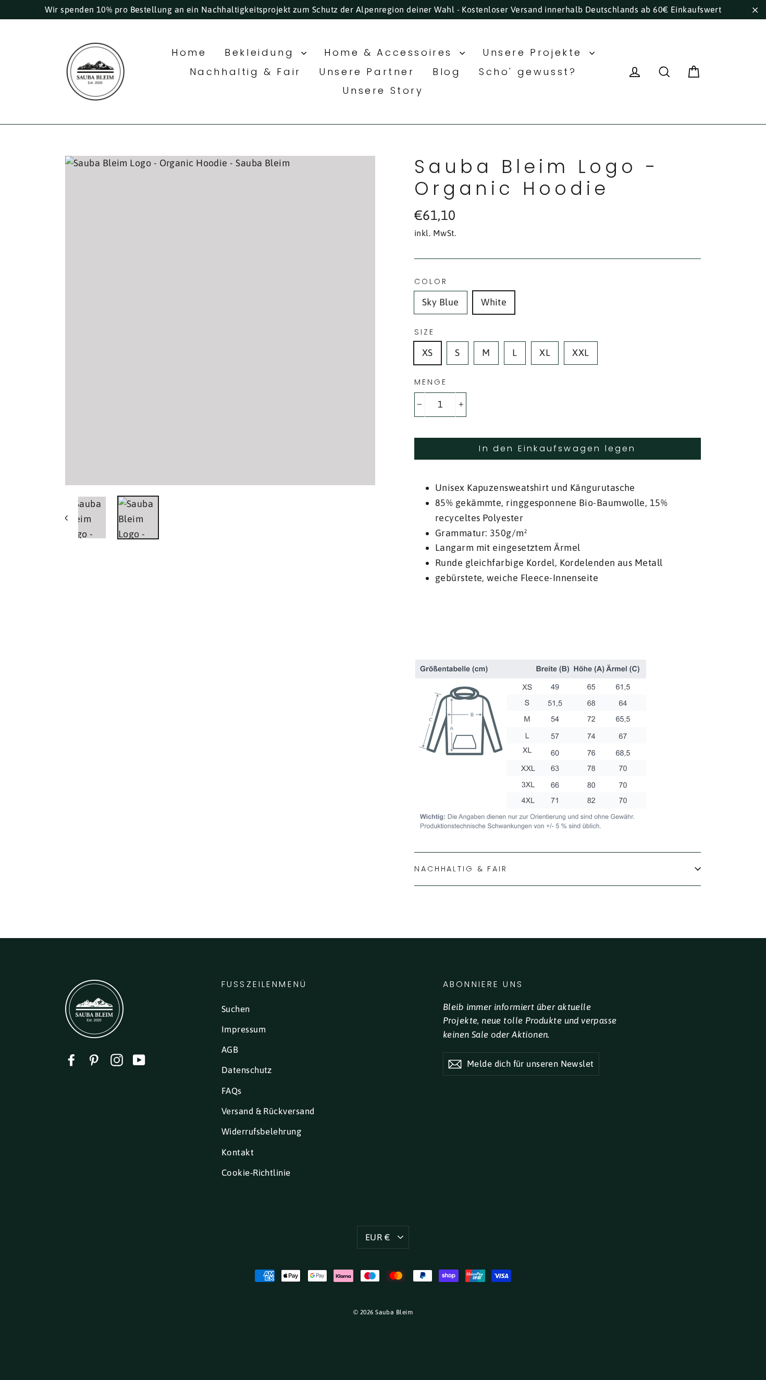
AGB (229, 1049)
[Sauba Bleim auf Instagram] (116, 1059)
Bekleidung (262, 52)
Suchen (235, 1009)
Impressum (243, 1029)
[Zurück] (71, 518)
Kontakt (237, 1152)
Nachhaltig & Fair (245, 71)
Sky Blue (440, 302)
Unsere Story (382, 90)
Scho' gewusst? (527, 71)
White (493, 302)
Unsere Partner (366, 71)
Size (424, 332)
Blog (447, 71)
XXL (580, 352)
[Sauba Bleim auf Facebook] (71, 1059)
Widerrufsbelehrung (261, 1131)
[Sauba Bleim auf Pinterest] (94, 1059)
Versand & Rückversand (267, 1111)
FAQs (231, 1091)
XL (544, 352)
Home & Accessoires (390, 52)
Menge (430, 382)
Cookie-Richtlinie (256, 1172)
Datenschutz (246, 1070)
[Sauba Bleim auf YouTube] (139, 1059)
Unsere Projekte (535, 52)
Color (430, 281)
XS (427, 352)
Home (188, 52)
